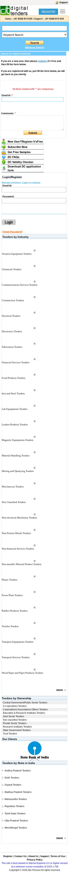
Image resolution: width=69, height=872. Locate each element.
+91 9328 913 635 (22, 18)
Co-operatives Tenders (15, 706)
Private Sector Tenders (14, 723)
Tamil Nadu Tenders (15, 813)
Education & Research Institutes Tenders (24, 713)
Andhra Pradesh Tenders (18, 770)
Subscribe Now (17, 147)
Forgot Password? (12, 232)
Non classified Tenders (15, 720)
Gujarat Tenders (13, 784)
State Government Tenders (17, 730)
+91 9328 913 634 (54, 18)
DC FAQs (13, 157)
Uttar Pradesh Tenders (16, 820)
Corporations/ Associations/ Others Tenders (25, 709)
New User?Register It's (25, 141)
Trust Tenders (10, 733)
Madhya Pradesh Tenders (18, 792)
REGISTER (48, 12)
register (42, 61)
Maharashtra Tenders (16, 799)
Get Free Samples (19, 152)
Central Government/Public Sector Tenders (25, 702)
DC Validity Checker (20, 162)
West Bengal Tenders (16, 827)
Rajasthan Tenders (14, 806)
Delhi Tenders (12, 777)
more (59, 690)
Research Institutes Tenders (17, 726)
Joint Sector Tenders (13, 716)
